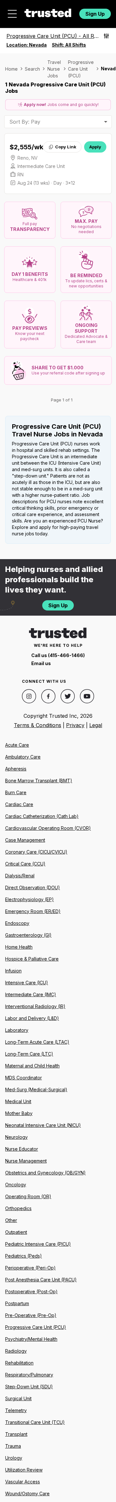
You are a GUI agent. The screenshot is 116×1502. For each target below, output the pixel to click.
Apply (95, 146)
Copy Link (65, 146)
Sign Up (95, 14)
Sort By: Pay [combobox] (24, 122)
